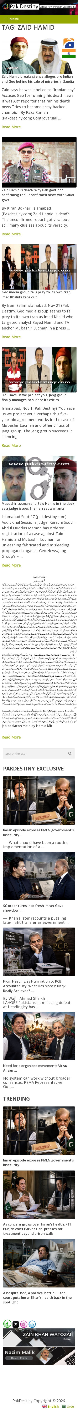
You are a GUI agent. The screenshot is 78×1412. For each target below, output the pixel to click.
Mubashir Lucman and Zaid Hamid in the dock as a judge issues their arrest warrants (38, 506)
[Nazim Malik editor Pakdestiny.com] (39, 1363)
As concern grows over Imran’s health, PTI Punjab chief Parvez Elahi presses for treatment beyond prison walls (37, 1229)
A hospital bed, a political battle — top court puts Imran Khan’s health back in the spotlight (37, 1298)
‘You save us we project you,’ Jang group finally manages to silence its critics (34, 397)
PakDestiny (22, 1400)
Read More (11, 127)
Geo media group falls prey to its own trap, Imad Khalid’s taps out (36, 294)
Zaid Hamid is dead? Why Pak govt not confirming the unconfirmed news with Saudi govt (38, 195)
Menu (14, 18)
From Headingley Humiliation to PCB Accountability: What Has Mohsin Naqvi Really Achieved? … (34, 986)
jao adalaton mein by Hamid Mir (27, 725)
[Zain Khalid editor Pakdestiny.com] (39, 1345)
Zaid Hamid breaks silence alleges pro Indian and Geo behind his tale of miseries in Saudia (38, 79)
